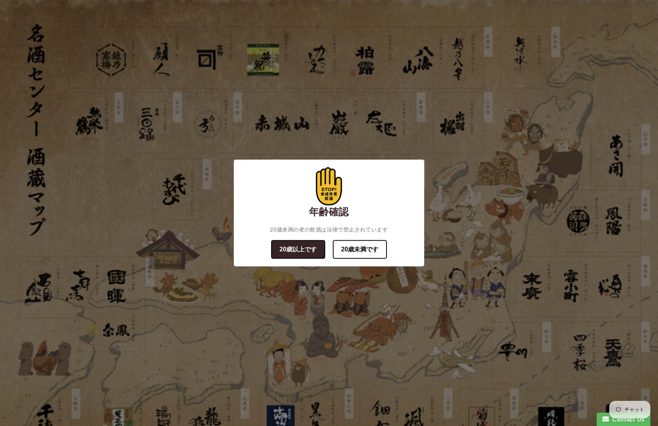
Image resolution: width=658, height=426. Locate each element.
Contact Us (627, 419)
